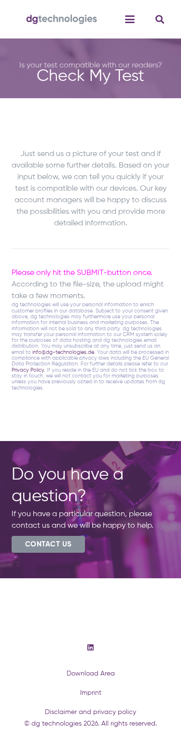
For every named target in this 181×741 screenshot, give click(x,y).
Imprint (90, 692)
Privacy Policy (28, 370)
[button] (130, 19)
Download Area (91, 673)
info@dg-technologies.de (63, 352)
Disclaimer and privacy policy (90, 712)
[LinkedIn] (90, 647)
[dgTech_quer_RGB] (61, 19)
